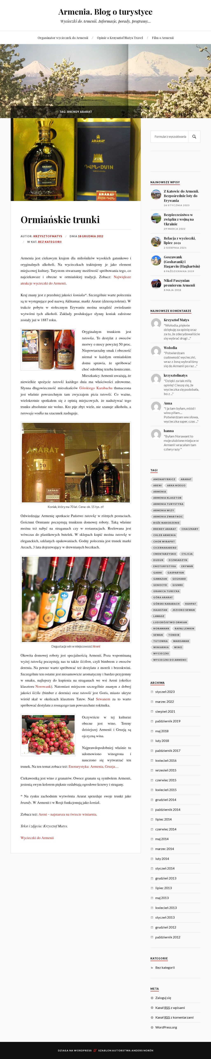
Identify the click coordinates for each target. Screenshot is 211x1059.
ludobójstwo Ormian (170, 622)
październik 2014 (167, 809)
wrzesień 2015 (165, 770)
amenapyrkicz (164, 479)
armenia (159, 491)
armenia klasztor (167, 497)
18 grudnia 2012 (90, 236)
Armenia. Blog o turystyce (105, 11)
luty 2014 (162, 858)
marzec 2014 (164, 849)
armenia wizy (163, 510)
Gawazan (160, 578)
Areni (96, 646)
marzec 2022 (164, 701)
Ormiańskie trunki (60, 219)
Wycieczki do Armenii (37, 837)
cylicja (187, 553)
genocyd (160, 585)
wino (178, 647)
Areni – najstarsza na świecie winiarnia (67, 814)
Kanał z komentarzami (174, 1017)
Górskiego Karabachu (96, 387)
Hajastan (160, 610)
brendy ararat (164, 529)
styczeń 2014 (165, 868)
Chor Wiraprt (164, 541)
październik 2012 (167, 937)
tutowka (160, 641)
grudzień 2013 (165, 878)
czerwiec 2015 (165, 780)
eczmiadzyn (178, 560)
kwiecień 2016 (166, 760)
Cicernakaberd (165, 547)
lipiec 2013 (163, 888)
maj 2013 (162, 898)
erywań (187, 566)
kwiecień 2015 (166, 790)
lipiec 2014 (163, 819)
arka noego (176, 485)
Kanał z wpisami (170, 1008)
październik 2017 (167, 750)
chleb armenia (164, 535)
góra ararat (163, 597)
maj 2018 (162, 731)
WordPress (83, 1050)
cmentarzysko (164, 553)
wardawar (181, 641)
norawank (161, 628)
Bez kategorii (50, 241)
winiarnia (161, 647)
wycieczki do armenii (169, 659)
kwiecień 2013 (166, 908)
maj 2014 (162, 839)
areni (157, 485)
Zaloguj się (163, 998)
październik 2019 (167, 721)
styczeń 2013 (165, 917)
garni (157, 572)
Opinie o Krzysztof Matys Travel (120, 37)
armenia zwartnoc (168, 516)
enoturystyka (164, 566)
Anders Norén (142, 1050)
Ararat (186, 479)
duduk (158, 560)
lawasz (158, 616)
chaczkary (190, 529)
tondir (173, 635)
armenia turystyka (168, 504)
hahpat (190, 603)
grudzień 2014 (165, 800)
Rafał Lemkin (184, 628)
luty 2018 (162, 741)
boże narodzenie (166, 522)
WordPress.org (166, 1027)
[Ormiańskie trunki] (76, 159)
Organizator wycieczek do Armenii (63, 37)
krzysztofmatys (47, 236)
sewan (158, 635)
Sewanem (103, 698)
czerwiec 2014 (165, 829)
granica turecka (166, 591)
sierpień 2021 (165, 711)
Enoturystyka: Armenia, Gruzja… (94, 766)
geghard (179, 578)
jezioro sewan (184, 610)
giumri (177, 585)
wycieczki (161, 653)
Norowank (43, 686)
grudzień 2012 (165, 927)
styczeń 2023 (165, 691)
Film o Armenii (162, 37)
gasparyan (176, 572)
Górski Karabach (166, 603)
